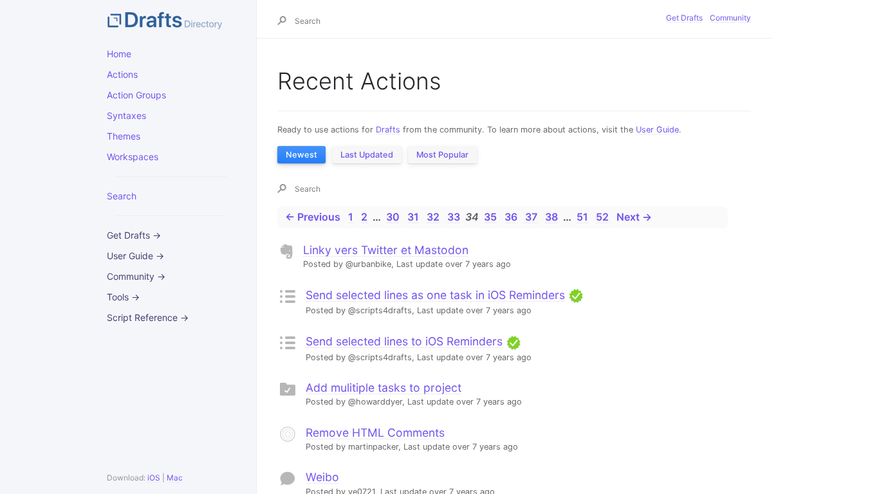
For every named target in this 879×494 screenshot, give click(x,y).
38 (551, 216)
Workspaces (132, 156)
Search (121, 195)
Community (730, 18)
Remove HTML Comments (375, 432)
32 (433, 216)
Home (119, 53)
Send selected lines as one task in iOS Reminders (435, 295)
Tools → (123, 296)
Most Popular (442, 155)
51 (582, 216)
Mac (175, 477)
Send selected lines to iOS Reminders (404, 341)
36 (510, 216)
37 (531, 216)
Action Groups (136, 94)
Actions (122, 74)
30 (393, 216)
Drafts (388, 129)
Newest (301, 155)
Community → (136, 276)
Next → (634, 216)
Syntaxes (126, 115)
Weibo (322, 477)
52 (602, 216)
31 (413, 216)
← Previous (312, 216)
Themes (123, 136)
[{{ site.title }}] (171, 19)
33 (453, 216)
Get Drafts (684, 18)
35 (490, 216)
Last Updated (366, 155)
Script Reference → (148, 317)
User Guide (657, 129)
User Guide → (135, 255)
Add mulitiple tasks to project (383, 387)
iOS (153, 477)
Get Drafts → (134, 235)
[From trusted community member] (576, 295)
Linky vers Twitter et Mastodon (385, 250)
